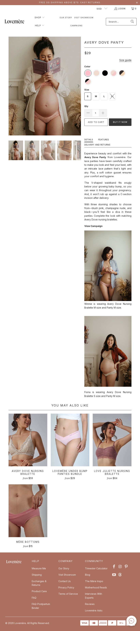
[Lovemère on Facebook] (114, 567)
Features (103, 139)
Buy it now (120, 122)
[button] (40, 18)
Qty (86, 106)
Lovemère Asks (93, 610)
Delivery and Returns (97, 144)
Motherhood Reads (96, 587)
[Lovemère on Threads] (119, 575)
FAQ (34, 597)
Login (121, 8)
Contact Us (64, 581)
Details (88, 139)
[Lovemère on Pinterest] (126, 567)
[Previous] (11, 86)
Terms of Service (68, 593)
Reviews (90, 604)
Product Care (39, 591)
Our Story (63, 568)
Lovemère (20, 623)
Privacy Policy (66, 587)
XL (112, 96)
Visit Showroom (67, 574)
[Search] (132, 21)
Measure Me (39, 568)
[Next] (78, 86)
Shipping (37, 574)
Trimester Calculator (96, 568)
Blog (87, 574)
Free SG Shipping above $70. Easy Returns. (70, 2)
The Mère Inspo (94, 581)
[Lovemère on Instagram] (120, 567)
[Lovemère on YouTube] (114, 575)
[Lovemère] (14, 21)
